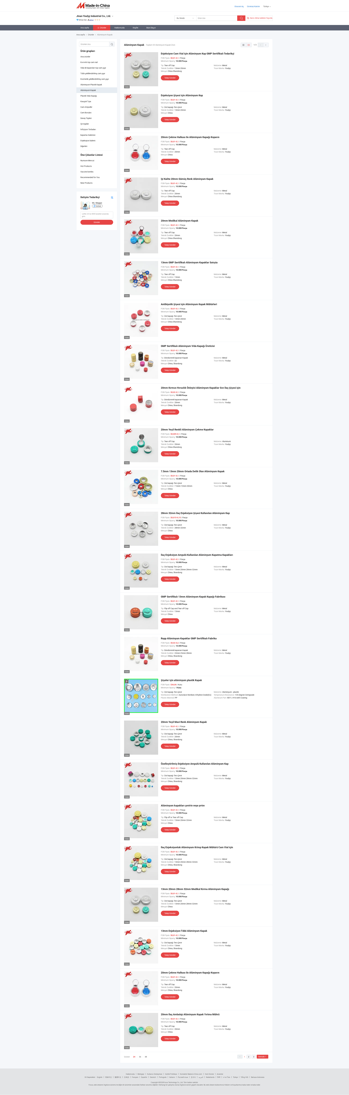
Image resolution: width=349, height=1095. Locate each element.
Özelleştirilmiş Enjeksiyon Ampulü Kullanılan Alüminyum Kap (194, 763)
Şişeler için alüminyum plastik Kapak (181, 680)
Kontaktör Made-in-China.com (191, 1074)
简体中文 (108, 1077)
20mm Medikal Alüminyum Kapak (179, 220)
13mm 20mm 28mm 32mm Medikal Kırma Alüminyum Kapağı (195, 889)
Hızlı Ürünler (209, 1074)
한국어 (193, 1077)
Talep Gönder (170, 77)
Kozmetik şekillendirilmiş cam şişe (94, 79)
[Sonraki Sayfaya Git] (265, 45)
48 (146, 1056)
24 (134, 1057)
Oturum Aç (239, 6)
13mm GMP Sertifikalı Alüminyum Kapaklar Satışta (189, 262)
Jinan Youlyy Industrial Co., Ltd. (93, 16)
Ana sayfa (84, 27)
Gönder (97, 222)
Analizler (220, 1074)
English (99, 1077)
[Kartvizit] (112, 197)
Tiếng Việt (244, 1077)
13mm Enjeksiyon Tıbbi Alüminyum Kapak (184, 930)
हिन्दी (218, 1077)
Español (144, 1077)
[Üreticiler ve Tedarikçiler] (93, 5)
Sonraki (261, 1056)
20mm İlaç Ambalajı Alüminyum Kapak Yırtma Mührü (190, 1014)
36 (140, 1056)
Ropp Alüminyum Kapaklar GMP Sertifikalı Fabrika (189, 638)
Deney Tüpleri (86, 118)
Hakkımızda (119, 27)
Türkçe (235, 1077)
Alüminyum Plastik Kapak (91, 84)
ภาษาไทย (226, 1077)
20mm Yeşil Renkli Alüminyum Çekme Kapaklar (187, 429)
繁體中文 (118, 1077)
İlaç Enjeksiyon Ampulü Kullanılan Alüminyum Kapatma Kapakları (197, 554)
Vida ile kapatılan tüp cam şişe (93, 67)
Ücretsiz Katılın (253, 6)
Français (135, 1077)
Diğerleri (83, 146)
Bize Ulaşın (151, 27)
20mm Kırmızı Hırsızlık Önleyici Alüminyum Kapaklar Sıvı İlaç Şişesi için (200, 387)
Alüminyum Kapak (88, 90)
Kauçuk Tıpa (85, 101)
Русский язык (183, 1077)
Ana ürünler (85, 56)
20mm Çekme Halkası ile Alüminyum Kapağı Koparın (190, 137)
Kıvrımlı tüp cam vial (89, 62)
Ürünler (103, 27)
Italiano (172, 1077)
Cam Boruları (86, 112)
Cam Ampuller (86, 107)
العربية (201, 1077)
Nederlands (210, 1077)
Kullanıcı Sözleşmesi (154, 1074)
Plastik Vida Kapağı (88, 95)
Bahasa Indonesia (257, 1077)
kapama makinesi (87, 135)
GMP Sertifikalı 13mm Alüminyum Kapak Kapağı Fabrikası (193, 596)
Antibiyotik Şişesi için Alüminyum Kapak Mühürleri (189, 304)
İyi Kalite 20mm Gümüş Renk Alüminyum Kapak (187, 178)
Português (162, 1077)
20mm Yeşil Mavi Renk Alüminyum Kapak (184, 722)
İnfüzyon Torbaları (88, 129)
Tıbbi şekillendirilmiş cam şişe (92, 73)
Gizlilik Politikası (171, 1074)
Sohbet (98, 206)
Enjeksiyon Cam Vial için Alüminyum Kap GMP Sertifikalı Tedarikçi (197, 53)
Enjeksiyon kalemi (87, 140)
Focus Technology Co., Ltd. (173, 1082)
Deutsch (153, 1077)
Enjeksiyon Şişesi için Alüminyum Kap (182, 95)
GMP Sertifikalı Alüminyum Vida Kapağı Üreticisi (188, 346)
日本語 (126, 1077)
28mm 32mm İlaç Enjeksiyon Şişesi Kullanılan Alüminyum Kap (195, 513)
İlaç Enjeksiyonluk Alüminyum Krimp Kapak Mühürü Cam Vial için (197, 847)
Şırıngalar (84, 123)
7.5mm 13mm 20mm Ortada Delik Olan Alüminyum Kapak (193, 471)
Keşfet (135, 27)
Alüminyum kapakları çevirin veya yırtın (183, 805)
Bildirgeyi (141, 1074)
